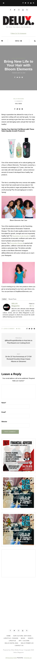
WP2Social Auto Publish (11, 657)
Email (3, 412)
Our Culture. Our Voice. (22, 635)
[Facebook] (30, 306)
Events (30, 638)
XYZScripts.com (28, 657)
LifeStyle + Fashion (11, 638)
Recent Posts (12, 299)
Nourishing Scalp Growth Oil (22, 236)
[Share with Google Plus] (20, 77)
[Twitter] (33, 306)
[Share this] (15, 77)
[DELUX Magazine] (7, 307)
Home (9, 635)
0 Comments (18, 101)
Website (4, 421)
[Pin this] (22, 77)
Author (4, 299)
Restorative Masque (16, 243)
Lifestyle (12, 640)
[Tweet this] (17, 77)
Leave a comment (9, 328)
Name (3, 402)
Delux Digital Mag (11, 643)
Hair (13, 58)
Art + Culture (24, 640)
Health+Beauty (20, 58)
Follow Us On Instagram (18, 33)
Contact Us (19, 645)
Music (23, 638)
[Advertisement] (18, 563)
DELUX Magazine (18, 98)
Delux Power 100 (27, 643)
